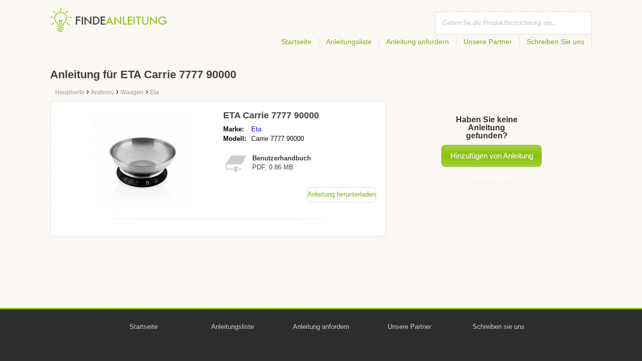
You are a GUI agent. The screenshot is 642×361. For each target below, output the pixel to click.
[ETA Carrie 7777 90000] (142, 208)
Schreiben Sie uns (555, 42)
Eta (256, 129)
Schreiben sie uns (498, 326)
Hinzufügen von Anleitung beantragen (491, 159)
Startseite (296, 42)
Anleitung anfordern (417, 42)
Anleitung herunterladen (341, 194)
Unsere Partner (487, 42)
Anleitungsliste (349, 42)
